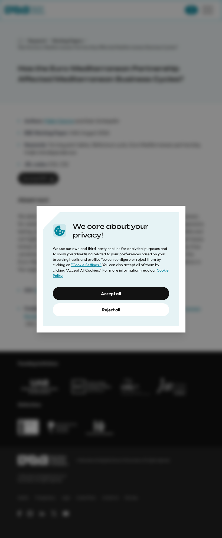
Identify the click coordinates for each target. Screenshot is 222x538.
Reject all (111, 309)
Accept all (111, 293)
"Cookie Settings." (86, 264)
